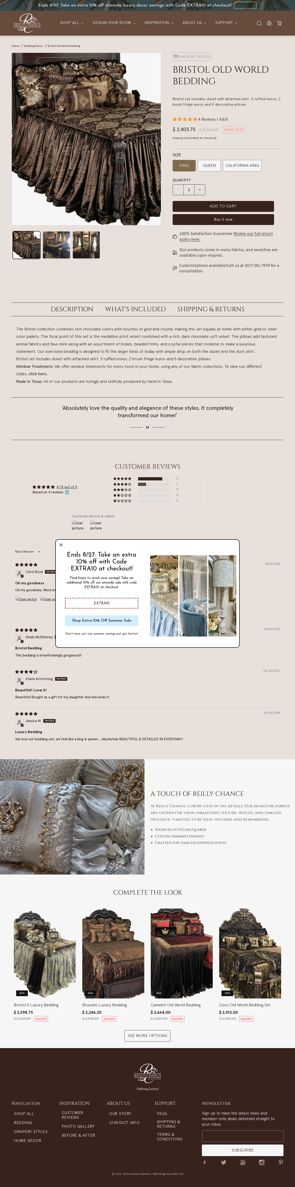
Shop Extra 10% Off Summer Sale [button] (101, 621)
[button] (101, 603)
